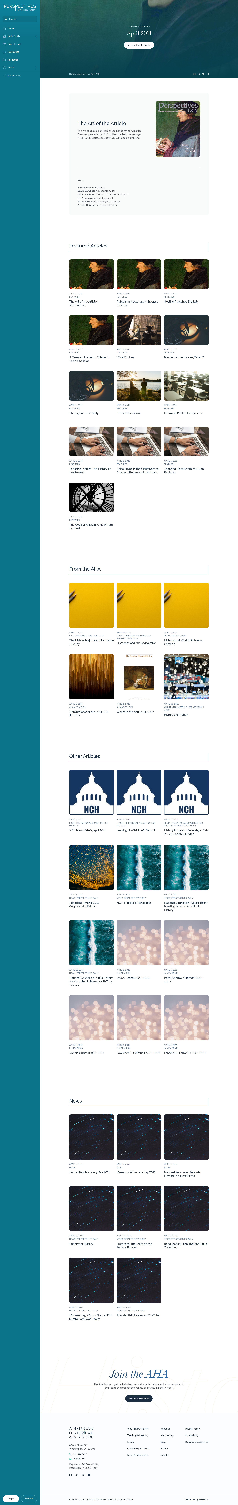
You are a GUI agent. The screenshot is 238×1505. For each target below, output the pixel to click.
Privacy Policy (192, 1428)
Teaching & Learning (137, 1435)
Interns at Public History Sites (183, 413)
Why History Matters (137, 1428)
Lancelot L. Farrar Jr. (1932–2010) (185, 1053)
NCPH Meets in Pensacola (134, 902)
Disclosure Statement (196, 1442)
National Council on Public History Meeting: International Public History (185, 906)
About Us (165, 1428)
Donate (29, 1498)
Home (72, 74)
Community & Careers (138, 1448)
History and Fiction (176, 714)
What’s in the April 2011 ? (135, 712)
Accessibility (191, 1435)
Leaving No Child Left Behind (136, 830)
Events (130, 1442)
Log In (11, 1498)
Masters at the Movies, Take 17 (184, 357)
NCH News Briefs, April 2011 (87, 830)
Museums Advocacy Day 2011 (136, 1172)
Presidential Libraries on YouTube (138, 1315)
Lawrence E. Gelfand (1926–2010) (138, 1053)
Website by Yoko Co (197, 1499)
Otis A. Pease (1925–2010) (133, 978)
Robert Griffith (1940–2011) (86, 1053)
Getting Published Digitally (181, 301)
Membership (167, 1435)
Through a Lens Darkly (83, 413)
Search (164, 1448)
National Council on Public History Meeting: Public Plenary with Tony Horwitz (91, 981)
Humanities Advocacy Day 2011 (89, 1172)
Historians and (136, 643)
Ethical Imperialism (129, 413)
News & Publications (137, 1455)
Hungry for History (81, 1244)
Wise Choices (125, 357)
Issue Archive (83, 74)
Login (163, 1442)
